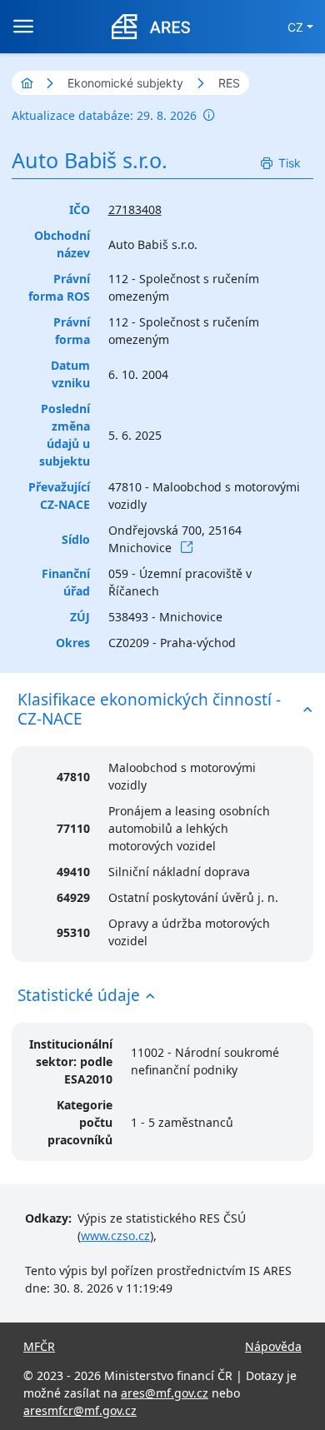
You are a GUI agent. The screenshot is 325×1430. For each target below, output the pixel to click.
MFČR (39, 1346)
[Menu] (23, 26)
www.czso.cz (115, 1235)
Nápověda (273, 1346)
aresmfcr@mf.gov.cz (80, 1410)
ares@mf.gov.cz (164, 1393)
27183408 (135, 209)
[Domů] (26, 83)
